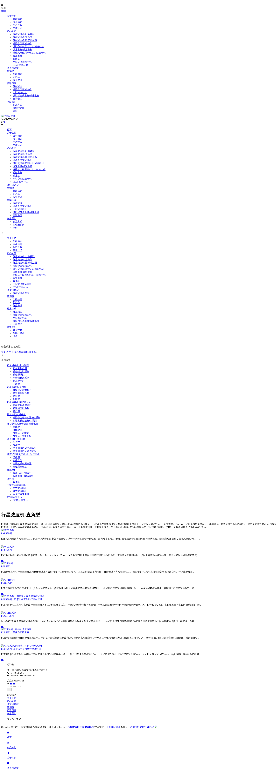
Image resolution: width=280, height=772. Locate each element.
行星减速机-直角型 (22, 37)
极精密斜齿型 (20, 368)
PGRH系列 (6, 583)
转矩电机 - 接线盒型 (23, 476)
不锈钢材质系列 (21, 377)
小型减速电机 (20, 92)
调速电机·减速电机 (22, 49)
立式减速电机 (20, 488)
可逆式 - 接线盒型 (22, 436)
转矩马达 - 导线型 (22, 472)
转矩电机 (17, 55)
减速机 (16, 59)
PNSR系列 (6, 550)
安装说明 (17, 98)
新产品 (16, 77)
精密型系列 (18, 374)
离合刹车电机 (20, 466)
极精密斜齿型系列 (22, 390)
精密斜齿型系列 (21, 371)
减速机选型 (13, 68)
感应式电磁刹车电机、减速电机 (29, 52)
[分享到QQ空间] (14, 683)
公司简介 (17, 19)
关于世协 (11, 16)
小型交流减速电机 (22, 62)
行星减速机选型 (21, 293)
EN (5, 122)
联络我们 (11, 101)
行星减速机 (73, 727)
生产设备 (17, 25)
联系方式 (17, 105)
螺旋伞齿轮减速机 (22, 43)
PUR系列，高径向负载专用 (15, 632)
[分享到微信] (11, 683)
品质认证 (17, 28)
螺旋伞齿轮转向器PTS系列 (26, 417)
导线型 (16, 426)
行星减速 (17, 86)
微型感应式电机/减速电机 (26, 95)
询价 (15, 111)
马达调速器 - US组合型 (24, 448)
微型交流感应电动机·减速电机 (28, 46)
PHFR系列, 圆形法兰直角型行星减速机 (21, 649)
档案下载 (11, 83)
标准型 (16, 399)
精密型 (16, 396)
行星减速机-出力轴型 (24, 34)
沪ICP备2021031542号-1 (142, 727)
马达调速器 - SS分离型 (24, 451)
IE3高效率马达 (20, 65)
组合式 (16, 442)
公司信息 (17, 74)
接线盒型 (17, 430)
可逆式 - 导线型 (21, 433)
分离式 (16, 445)
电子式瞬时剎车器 (22, 463)
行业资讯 (17, 80)
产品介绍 (11, 31)
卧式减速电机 (20, 491)
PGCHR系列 (7, 616)
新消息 (10, 71)
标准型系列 (18, 381)
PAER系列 (6, 533)
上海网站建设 (113, 727)
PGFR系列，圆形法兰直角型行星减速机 (21, 599)
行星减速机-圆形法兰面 (25, 40)
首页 (9, 129)
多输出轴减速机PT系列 (25, 420)
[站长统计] (156, 727)
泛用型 (16, 384)
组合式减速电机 (21, 494)
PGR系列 (5, 566)
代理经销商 (18, 108)
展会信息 (17, 22)
